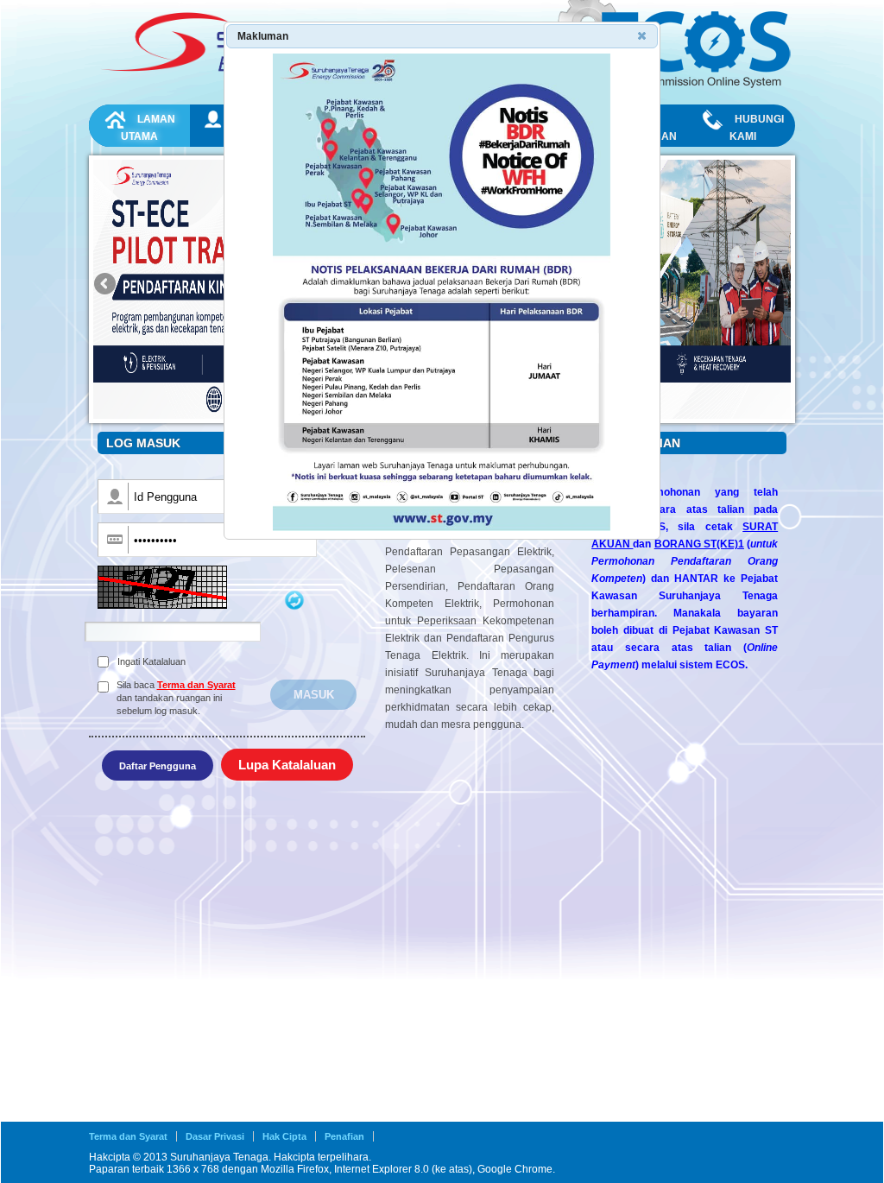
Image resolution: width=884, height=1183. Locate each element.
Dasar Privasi (215, 1136)
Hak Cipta (284, 1136)
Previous (106, 285)
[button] (644, 37)
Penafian (344, 1136)
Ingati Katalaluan (151, 661)
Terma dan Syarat (196, 685)
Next (778, 285)
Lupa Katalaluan (287, 764)
